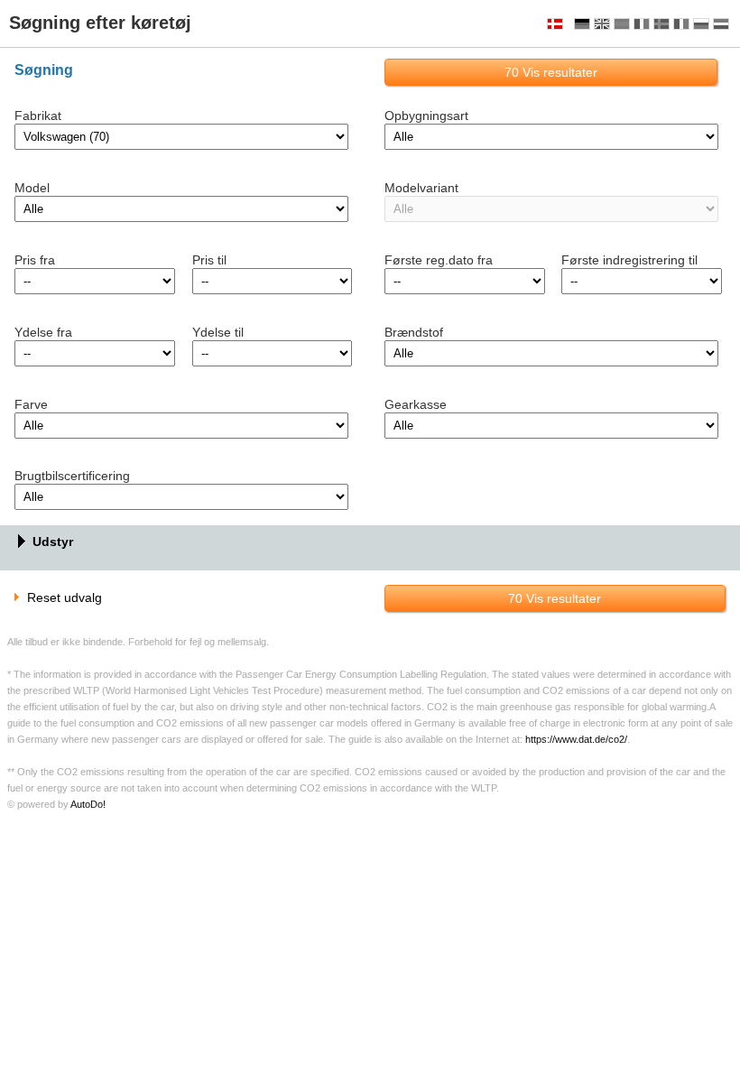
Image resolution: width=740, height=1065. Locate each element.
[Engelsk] (602, 24)
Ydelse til (218, 332)
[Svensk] (661, 24)
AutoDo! (88, 804)
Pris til (209, 260)
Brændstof (413, 332)
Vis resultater (550, 72)
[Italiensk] (681, 24)
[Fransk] (642, 24)
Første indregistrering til (629, 260)
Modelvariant (421, 188)
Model (32, 188)
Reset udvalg (64, 597)
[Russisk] (701, 24)
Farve (31, 404)
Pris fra (34, 260)
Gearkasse (415, 404)
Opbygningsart (426, 115)
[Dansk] (555, 24)
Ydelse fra (43, 332)
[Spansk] (622, 24)
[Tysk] (582, 24)
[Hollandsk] (721, 24)
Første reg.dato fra (438, 260)
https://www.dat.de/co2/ (576, 739)
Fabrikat (37, 115)
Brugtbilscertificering (72, 475)
